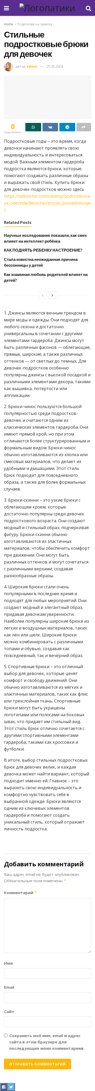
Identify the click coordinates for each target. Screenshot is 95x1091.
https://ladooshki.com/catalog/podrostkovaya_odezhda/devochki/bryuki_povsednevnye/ (47, 203)
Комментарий (20, 892)
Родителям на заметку (34, 24)
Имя (8, 963)
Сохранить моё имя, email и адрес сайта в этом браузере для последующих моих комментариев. (46, 1042)
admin (31, 66)
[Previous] (43, 295)
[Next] (52, 295)
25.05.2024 (55, 66)
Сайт (9, 1011)
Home (8, 24)
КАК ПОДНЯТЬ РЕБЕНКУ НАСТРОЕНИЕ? (43, 250)
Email (9, 987)
